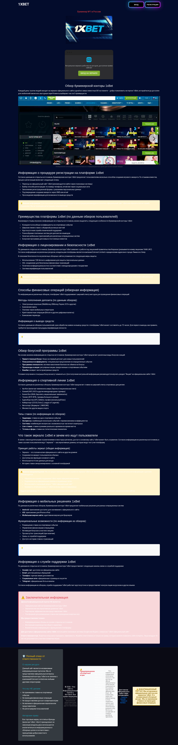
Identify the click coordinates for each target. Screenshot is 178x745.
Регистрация (152, 5)
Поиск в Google (123, 698)
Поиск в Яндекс (123, 701)
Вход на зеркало (89, 73)
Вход (136, 5)
